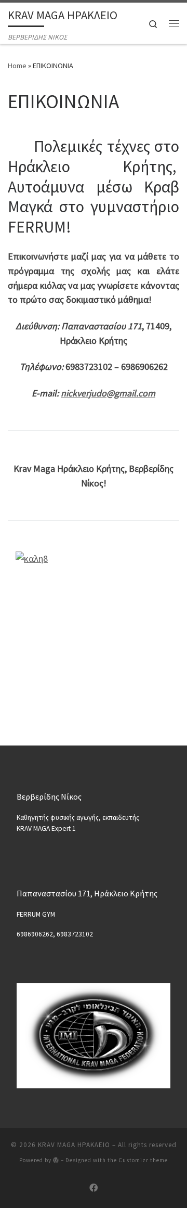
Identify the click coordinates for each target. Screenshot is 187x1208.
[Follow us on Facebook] (93, 1187)
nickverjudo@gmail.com (108, 393)
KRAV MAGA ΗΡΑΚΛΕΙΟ (74, 1144)
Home (17, 65)
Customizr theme (143, 1160)
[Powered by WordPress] (56, 1160)
